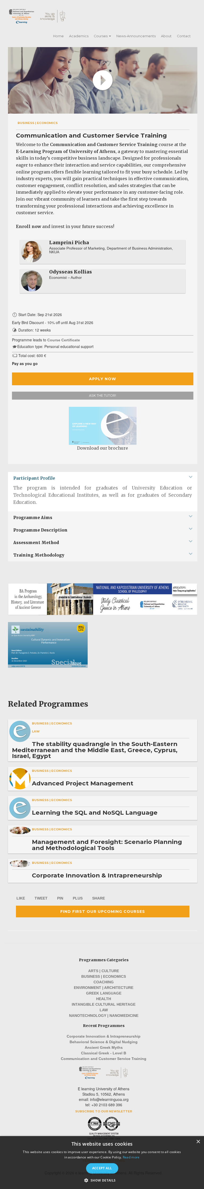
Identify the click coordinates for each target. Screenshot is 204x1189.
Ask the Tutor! (102, 395)
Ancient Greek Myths (104, 1047)
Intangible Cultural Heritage (103, 1004)
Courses (101, 36)
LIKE (20, 898)
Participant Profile (34, 478)
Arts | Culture (103, 971)
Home (58, 36)
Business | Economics (38, 123)
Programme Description (40, 530)
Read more (131, 1157)
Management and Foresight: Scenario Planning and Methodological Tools (107, 844)
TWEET (41, 898)
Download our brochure (102, 448)
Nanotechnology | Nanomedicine (103, 1015)
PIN (60, 898)
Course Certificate (63, 340)
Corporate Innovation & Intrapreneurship (97, 875)
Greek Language (103, 993)
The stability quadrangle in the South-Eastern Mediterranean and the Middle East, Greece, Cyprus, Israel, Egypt (94, 750)
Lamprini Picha (69, 242)
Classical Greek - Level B (103, 1053)
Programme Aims (32, 517)
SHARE (98, 898)
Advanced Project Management (82, 783)
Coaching (104, 982)
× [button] (198, 1142)
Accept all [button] (102, 1168)
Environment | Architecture (103, 987)
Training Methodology (38, 555)
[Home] (45, 16)
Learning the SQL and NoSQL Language (95, 812)
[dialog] (102, 1162)
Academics (78, 36)
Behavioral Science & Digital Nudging (104, 1042)
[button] (102, 1180)
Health (103, 999)
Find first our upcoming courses (102, 911)
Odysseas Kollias (70, 272)
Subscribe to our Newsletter (103, 1111)
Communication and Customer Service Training (103, 1059)
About (166, 36)
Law (36, 731)
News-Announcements (136, 36)
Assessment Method (36, 542)
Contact (184, 36)
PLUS (78, 898)
